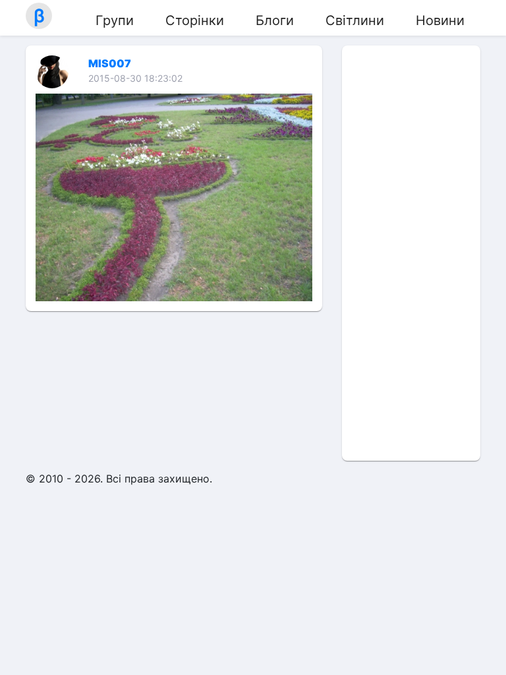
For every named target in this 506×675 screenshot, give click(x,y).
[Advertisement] (411, 253)
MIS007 (109, 63)
